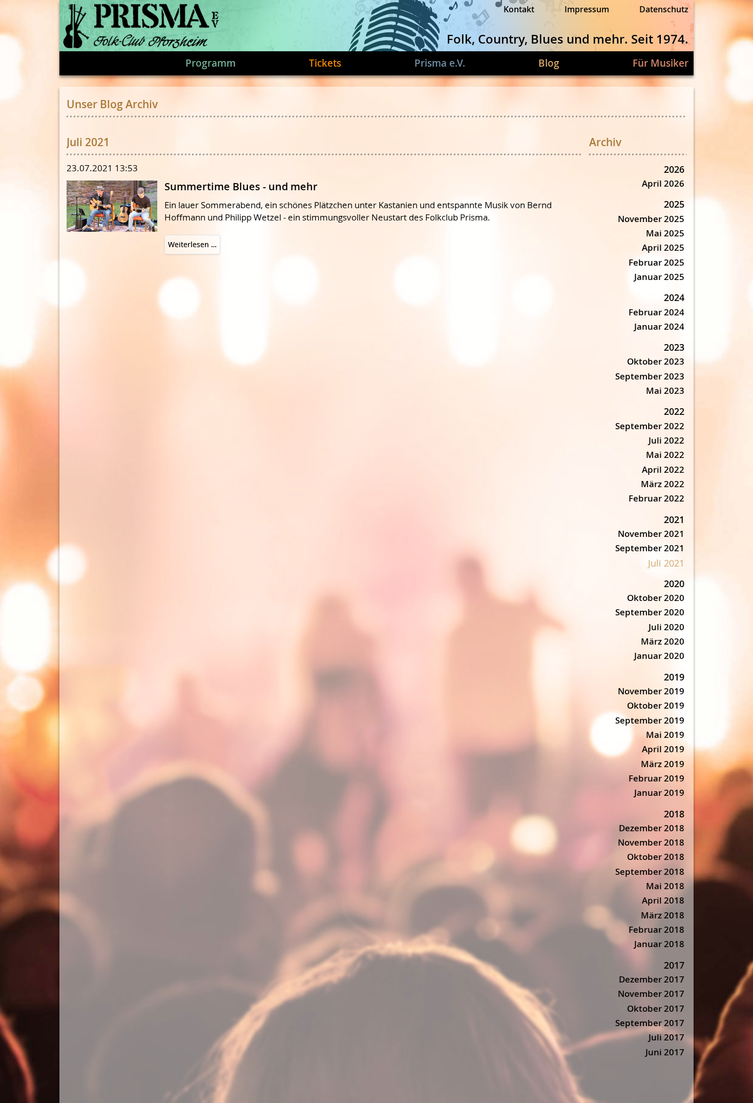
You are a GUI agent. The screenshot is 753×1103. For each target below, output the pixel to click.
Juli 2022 (666, 440)
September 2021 (649, 548)
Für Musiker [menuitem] (660, 63)
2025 (674, 204)
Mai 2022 (665, 454)
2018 (674, 814)
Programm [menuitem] (210, 63)
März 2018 (662, 915)
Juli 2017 (666, 1037)
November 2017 (651, 993)
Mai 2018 (665, 886)
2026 (674, 169)
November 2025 (651, 219)
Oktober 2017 (655, 1008)
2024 (674, 297)
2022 (674, 411)
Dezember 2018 (651, 828)
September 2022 (649, 426)
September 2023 (649, 376)
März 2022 (662, 484)
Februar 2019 (656, 778)
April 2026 (663, 183)
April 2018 (663, 900)
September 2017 (649, 1023)
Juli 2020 (666, 627)
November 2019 (651, 691)
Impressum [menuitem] (586, 9)
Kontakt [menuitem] (519, 9)
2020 (674, 583)
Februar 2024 (656, 312)
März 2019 (662, 764)
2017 (674, 965)
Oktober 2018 (655, 857)
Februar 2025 (656, 262)
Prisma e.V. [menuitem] (439, 63)
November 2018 (651, 842)
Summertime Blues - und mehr (241, 186)
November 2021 (651, 533)
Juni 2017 (664, 1052)
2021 (674, 519)
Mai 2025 (665, 233)
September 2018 (649, 871)
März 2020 (662, 641)
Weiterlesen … (194, 246)
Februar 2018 (656, 929)
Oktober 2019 (655, 705)
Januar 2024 (659, 326)
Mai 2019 (665, 734)
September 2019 (649, 720)
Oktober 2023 (655, 361)
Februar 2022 (656, 498)
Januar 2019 (659, 792)
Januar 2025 (659, 277)
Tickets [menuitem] (325, 63)
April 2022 (663, 469)
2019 (674, 677)
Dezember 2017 (651, 979)
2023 (674, 347)
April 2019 (663, 749)
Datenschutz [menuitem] (663, 9)
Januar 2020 (659, 655)
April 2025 (663, 247)
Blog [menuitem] (548, 63)
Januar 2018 (659, 944)
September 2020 (649, 612)
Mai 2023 (665, 390)
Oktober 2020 (655, 598)
